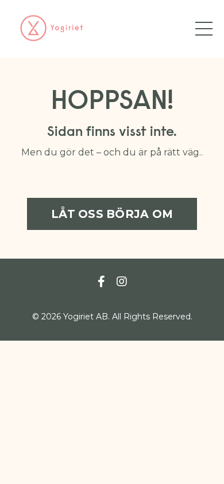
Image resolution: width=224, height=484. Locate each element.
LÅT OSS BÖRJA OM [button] (112, 214)
